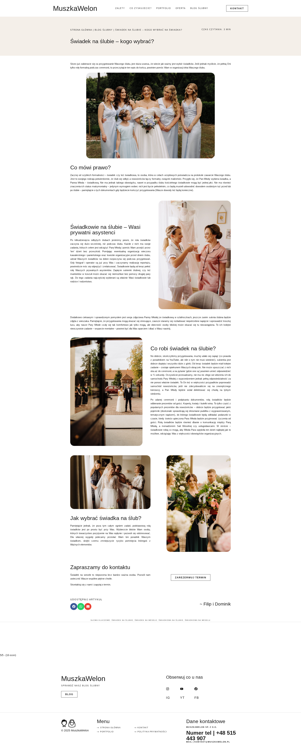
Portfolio (163, 8)
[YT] (181, 688)
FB (196, 697)
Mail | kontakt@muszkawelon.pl (208, 742)
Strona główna (81, 30)
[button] (73, 606)
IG (168, 697)
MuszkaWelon (75, 8)
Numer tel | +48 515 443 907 (211, 735)
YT (182, 697)
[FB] (196, 688)
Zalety (120, 8)
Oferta (181, 8)
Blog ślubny (199, 8)
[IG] (167, 688)
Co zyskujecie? (141, 8)
